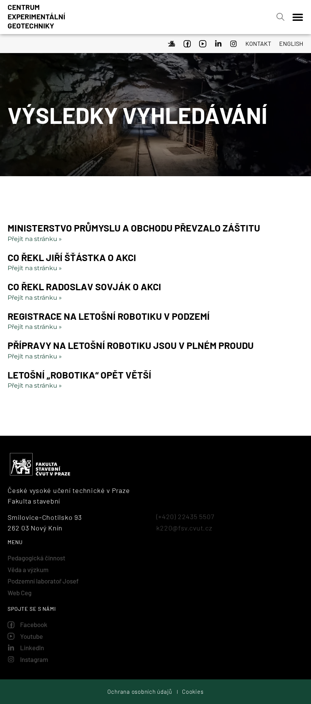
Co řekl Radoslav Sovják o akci (84, 286)
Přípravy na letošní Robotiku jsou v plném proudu (131, 345)
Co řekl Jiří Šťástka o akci (72, 257)
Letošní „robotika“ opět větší (79, 374)
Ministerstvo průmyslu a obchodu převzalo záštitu (134, 227)
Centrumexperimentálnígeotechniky (36, 16)
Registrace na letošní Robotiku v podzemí (109, 316)
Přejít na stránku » (35, 238)
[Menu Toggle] (297, 17)
